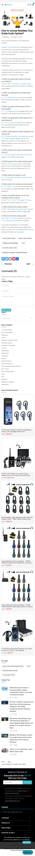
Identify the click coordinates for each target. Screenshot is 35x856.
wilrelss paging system (10, 670)
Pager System (5, 350)
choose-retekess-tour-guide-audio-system (13, 764)
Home (3, 762)
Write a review (6, 310)
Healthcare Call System (7, 382)
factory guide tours (9, 248)
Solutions (4, 358)
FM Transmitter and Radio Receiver (11, 366)
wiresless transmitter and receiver (14, 252)
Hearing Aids (5, 384)
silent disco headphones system (13, 666)
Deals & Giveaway (6, 361)
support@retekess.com (12, 801)
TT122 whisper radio (8, 220)
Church (3, 337)
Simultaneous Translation (8, 345)
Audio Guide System (25, 238)
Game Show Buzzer (6, 343)
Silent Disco (4, 335)
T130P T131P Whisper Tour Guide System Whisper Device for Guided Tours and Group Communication (15, 474)
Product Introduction (7, 363)
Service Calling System (7, 371)
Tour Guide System (8, 238)
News (2, 374)
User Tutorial (5, 369)
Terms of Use (22, 791)
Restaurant (4, 379)
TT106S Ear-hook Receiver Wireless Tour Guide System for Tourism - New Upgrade (16, 649)
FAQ (2, 376)
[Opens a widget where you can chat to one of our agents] (27, 852)
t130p (28, 666)
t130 (23, 243)
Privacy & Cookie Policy (12, 793)
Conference (4, 356)
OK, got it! (26, 842)
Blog (9, 762)
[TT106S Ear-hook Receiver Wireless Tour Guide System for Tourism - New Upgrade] (17, 630)
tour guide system (8, 675)
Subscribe (27, 782)
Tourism (3, 348)
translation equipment (10, 243)
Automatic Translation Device (9, 340)
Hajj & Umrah (5, 353)
